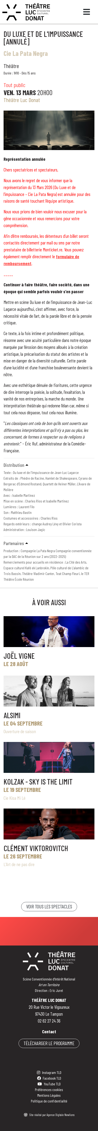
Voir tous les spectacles (49, 906)
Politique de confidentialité (49, 1101)
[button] (49, 465)
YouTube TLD (52, 1084)
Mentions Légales (49, 1095)
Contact (49, 1031)
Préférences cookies (49, 1089)
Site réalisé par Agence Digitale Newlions (51, 1115)
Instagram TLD (51, 1072)
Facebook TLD (52, 1078)
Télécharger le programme (49, 1043)
